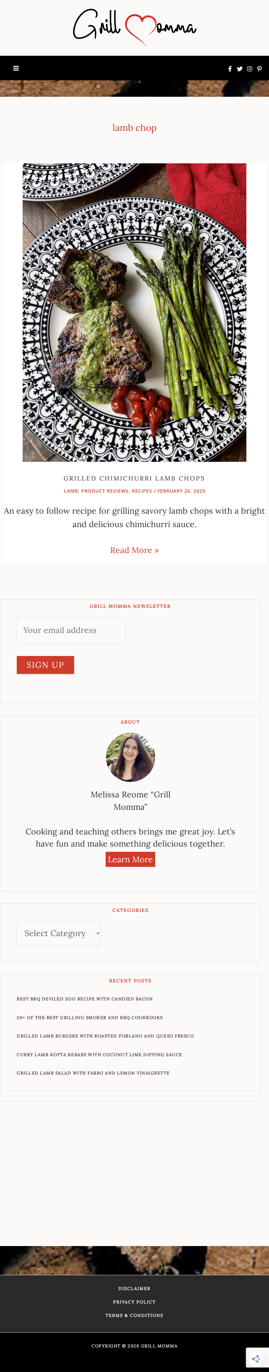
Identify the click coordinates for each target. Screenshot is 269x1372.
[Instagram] (250, 69)
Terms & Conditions (134, 1315)
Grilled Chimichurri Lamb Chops (134, 478)
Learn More (130, 859)
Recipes (142, 491)
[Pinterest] (259, 69)
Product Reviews (105, 491)
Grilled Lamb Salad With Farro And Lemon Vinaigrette (93, 1073)
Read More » (134, 549)
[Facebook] (230, 69)
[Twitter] (240, 69)
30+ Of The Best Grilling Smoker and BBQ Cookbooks (90, 1017)
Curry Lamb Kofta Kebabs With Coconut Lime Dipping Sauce (99, 1054)
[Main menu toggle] (16, 68)
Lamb (71, 491)
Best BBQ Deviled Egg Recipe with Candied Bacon (85, 999)
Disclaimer (134, 1288)
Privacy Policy (134, 1302)
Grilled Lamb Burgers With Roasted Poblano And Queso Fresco (105, 1036)
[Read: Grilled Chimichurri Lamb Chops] (134, 311)
